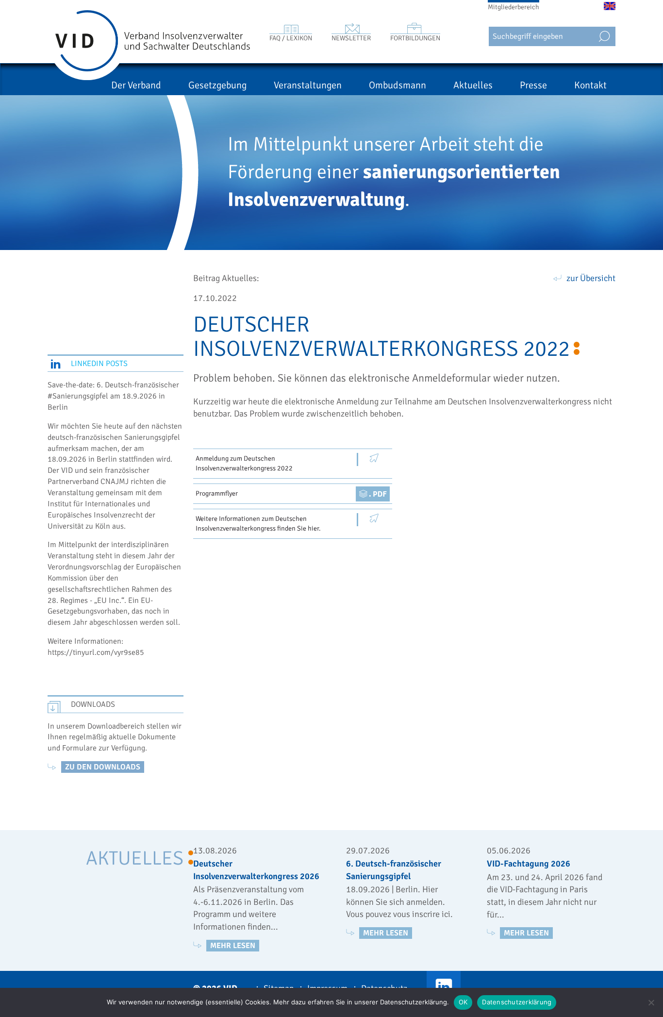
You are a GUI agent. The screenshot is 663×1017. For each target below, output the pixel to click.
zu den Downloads (102, 767)
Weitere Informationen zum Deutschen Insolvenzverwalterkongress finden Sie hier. (258, 524)
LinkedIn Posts (99, 363)
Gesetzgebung (217, 85)
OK (463, 1002)
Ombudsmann (397, 85)
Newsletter (351, 38)
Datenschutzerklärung (516, 1002)
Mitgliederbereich (513, 7)
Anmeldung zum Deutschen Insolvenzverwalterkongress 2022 (244, 463)
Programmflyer (217, 493)
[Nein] (651, 1002)
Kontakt (590, 85)
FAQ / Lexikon (290, 38)
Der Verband (136, 85)
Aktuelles (473, 85)
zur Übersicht (590, 278)
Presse (533, 85)
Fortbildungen (415, 38)
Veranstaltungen (308, 85)
